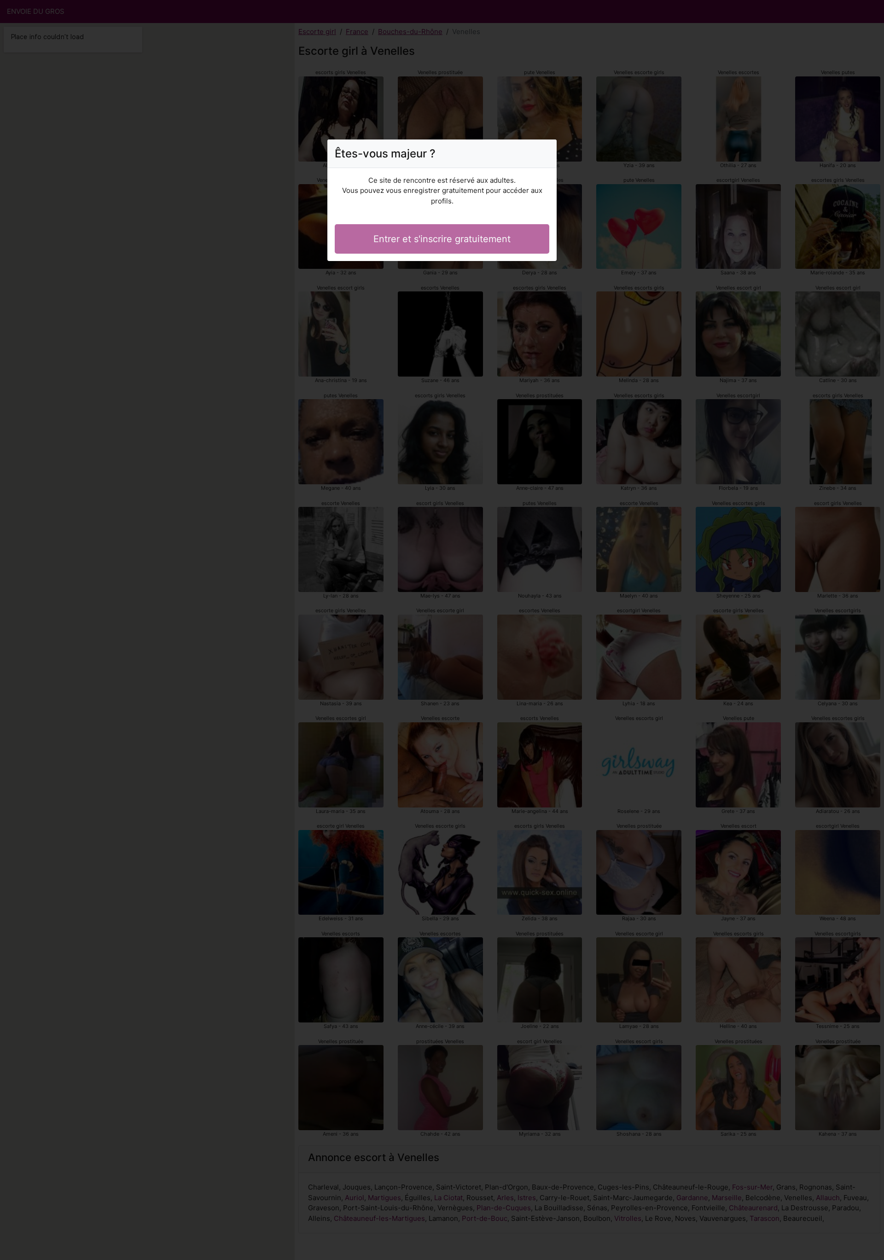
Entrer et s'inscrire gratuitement (442, 238)
